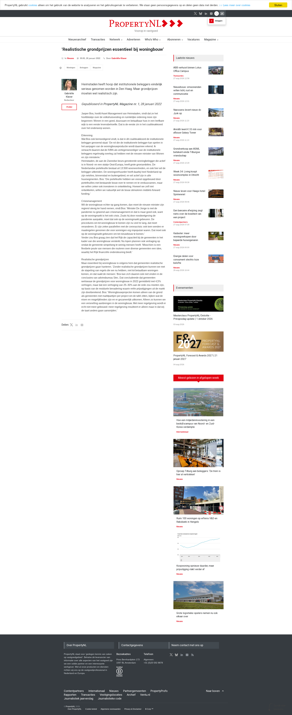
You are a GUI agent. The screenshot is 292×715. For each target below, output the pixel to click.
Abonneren (174, 39)
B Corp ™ (149, 709)
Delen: (65, 324)
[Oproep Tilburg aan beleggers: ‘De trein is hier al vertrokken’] (198, 453)
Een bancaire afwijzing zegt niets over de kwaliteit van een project (188, 214)
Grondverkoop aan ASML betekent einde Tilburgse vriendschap (186, 152)
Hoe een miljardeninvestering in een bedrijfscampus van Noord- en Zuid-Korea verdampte (195, 423)
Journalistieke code (110, 698)
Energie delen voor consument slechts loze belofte (186, 259)
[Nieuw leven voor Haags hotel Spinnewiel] (216, 193)
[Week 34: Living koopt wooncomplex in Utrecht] (216, 174)
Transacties (98, 39)
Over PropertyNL (75, 709)
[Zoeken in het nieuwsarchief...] (216, 13)
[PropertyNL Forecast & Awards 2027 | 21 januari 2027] (198, 341)
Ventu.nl (145, 694)
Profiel (69, 107)
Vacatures (193, 39)
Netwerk (115, 39)
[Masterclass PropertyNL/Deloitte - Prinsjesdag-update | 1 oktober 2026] (198, 304)
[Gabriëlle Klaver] (69, 84)
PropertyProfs (159, 690)
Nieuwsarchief (77, 39)
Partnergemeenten (134, 690)
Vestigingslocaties (111, 694)
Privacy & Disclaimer (132, 709)
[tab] (198, 379)
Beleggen (84, 68)
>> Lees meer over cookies (234, 5)
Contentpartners (180, 222)
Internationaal (182, 432)
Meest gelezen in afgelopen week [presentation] (198, 377)
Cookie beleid (91, 709)
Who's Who (151, 39)
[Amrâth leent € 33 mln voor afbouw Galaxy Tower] (216, 132)
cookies (32, 5)
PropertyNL (70, 706)
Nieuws (70, 58)
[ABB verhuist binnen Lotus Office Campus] (216, 70)
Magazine (210, 39)
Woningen (71, 68)
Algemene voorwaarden (111, 709)
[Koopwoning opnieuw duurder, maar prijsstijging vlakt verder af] (198, 548)
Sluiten (278, 5)
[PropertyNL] (146, 28)
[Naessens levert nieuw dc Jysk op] (216, 112)
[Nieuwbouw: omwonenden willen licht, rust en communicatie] (216, 89)
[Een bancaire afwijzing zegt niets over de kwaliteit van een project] (216, 213)
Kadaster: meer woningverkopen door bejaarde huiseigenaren (185, 237)
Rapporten (70, 694)
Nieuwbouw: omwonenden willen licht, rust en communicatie (187, 90)
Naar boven (213, 690)
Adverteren (133, 39)
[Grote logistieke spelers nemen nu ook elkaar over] (198, 595)
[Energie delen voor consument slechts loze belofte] (216, 258)
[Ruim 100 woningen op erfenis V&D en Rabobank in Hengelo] (198, 500)
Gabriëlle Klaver (119, 58)
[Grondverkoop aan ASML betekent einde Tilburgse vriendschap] (216, 151)
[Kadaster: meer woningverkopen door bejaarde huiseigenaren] (216, 236)
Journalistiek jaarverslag (78, 698)
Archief (131, 694)
